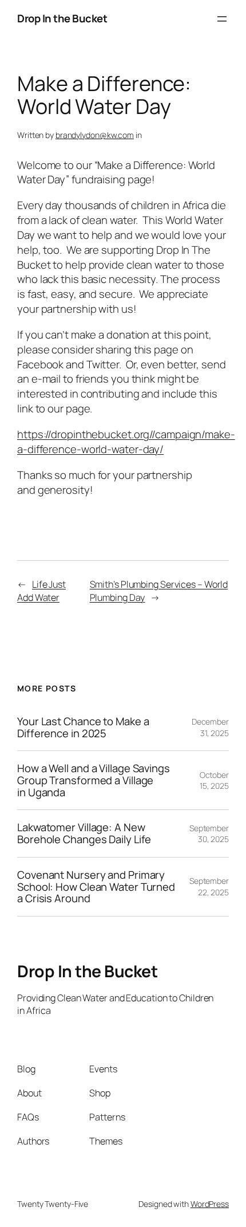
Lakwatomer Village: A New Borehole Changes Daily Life (84, 833)
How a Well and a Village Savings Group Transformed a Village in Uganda (93, 780)
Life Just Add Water (41, 591)
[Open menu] (222, 19)
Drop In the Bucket (62, 18)
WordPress (210, 1203)
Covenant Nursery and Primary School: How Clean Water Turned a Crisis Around (96, 886)
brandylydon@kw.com (94, 134)
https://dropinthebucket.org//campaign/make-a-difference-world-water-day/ (126, 442)
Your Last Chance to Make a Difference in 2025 (83, 727)
